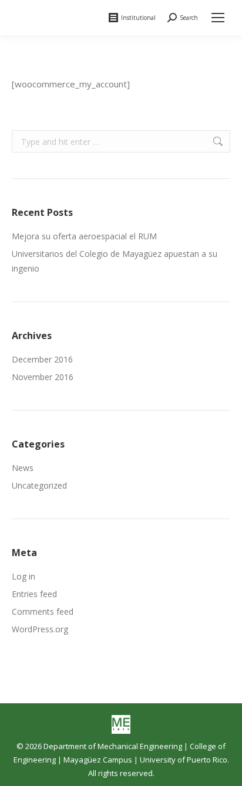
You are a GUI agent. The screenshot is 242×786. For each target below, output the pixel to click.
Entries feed (34, 593)
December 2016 (42, 359)
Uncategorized (39, 485)
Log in (23, 576)
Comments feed (42, 611)
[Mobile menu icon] (218, 17)
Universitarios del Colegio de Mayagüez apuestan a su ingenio (114, 261)
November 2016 (42, 376)
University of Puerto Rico (183, 759)
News (22, 467)
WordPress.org (40, 629)
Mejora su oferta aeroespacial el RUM (84, 236)
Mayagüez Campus (97, 759)
